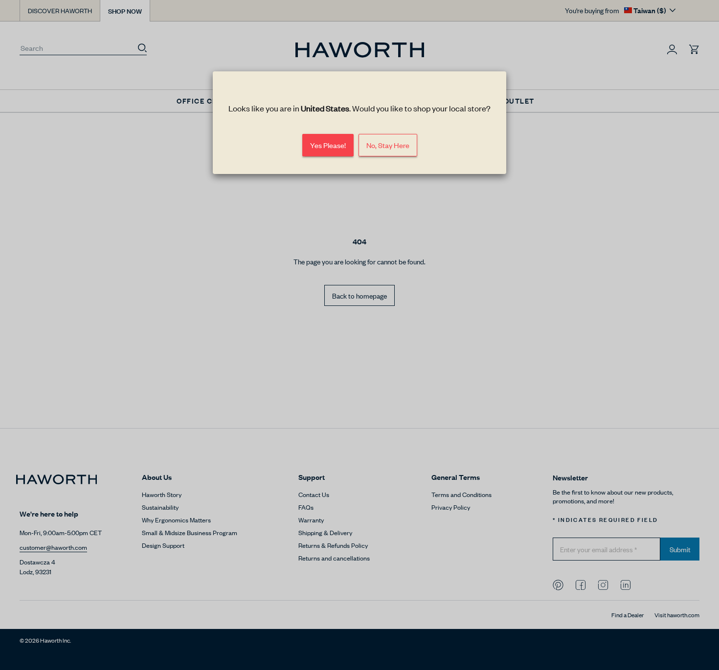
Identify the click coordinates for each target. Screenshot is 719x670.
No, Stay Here (387, 145)
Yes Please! (328, 145)
